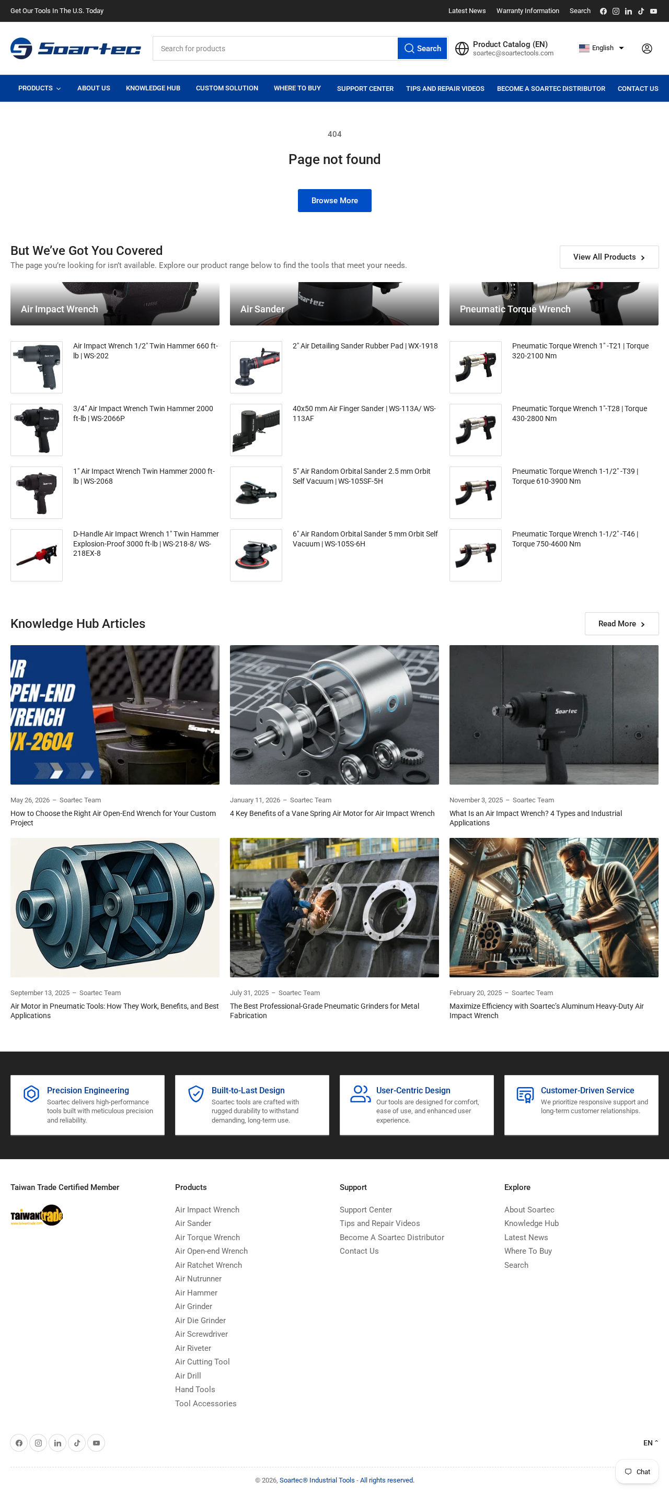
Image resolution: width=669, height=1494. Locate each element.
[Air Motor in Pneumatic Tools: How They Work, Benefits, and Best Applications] (115, 907)
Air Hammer (196, 1293)
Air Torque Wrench (207, 1237)
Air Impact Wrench (207, 1210)
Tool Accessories (206, 1403)
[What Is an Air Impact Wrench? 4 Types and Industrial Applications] (554, 715)
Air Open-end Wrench (211, 1251)
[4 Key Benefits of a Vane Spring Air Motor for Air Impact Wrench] (334, 715)
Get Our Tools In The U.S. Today (56, 11)
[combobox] (300, 48)
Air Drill (188, 1376)
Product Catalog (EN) (510, 44)
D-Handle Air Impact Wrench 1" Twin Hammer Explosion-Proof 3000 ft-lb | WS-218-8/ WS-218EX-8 (146, 543)
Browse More (335, 200)
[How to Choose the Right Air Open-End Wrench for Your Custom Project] (115, 715)
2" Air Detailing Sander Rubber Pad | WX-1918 (365, 346)
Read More (617, 623)
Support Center (365, 88)
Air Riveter (193, 1348)
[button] (601, 48)
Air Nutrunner (198, 1278)
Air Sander (193, 1223)
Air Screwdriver (201, 1334)
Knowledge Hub (531, 1223)
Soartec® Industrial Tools (317, 1480)
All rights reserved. (387, 1480)
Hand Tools (195, 1389)
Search (580, 11)
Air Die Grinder (200, 1320)
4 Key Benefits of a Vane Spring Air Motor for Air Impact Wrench (332, 813)
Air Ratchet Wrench (208, 1265)
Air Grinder (193, 1306)
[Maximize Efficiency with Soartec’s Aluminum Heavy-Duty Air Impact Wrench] (554, 907)
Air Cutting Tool (202, 1362)
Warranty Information (528, 11)
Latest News (467, 11)
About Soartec (529, 1210)
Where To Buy (528, 1251)
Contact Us (638, 88)
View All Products (604, 257)
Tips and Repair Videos (445, 88)
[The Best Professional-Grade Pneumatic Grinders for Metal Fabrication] (334, 907)
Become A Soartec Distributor (551, 88)
